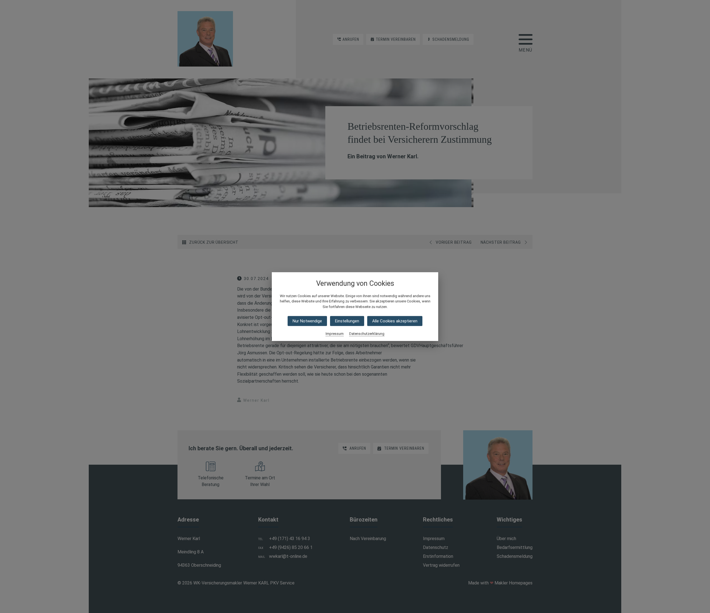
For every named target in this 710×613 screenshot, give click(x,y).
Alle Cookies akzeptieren (394, 321)
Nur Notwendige (307, 321)
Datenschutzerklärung (366, 334)
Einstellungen (347, 321)
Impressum (335, 334)
